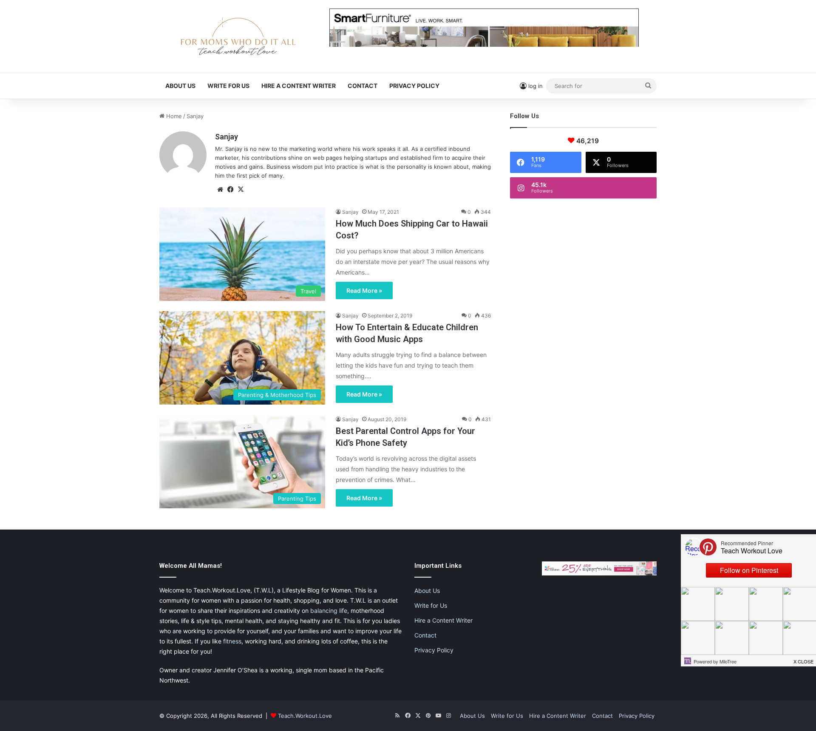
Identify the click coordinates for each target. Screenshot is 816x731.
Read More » (364, 290)
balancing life (328, 610)
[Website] (220, 189)
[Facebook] (230, 189)
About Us (180, 85)
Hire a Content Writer (298, 85)
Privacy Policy (414, 85)
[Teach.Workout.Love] (238, 36)
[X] (240, 189)
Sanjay (226, 136)
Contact (362, 85)
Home (173, 116)
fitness (232, 641)
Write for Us (228, 85)
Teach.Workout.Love (305, 715)
